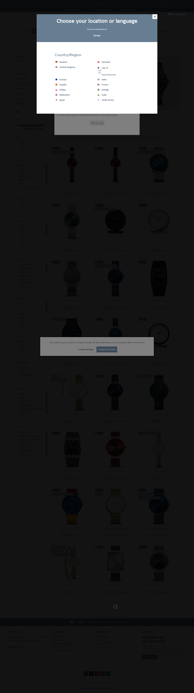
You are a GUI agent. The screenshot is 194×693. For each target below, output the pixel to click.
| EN (99, 70)
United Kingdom (67, 67)
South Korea (107, 100)
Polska (62, 90)
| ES (99, 73)
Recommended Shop (109, 75)
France (104, 85)
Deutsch (63, 62)
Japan (62, 100)
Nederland (64, 95)
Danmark (105, 62)
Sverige (105, 90)
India (104, 95)
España (62, 85)
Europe (62, 79)
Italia (104, 79)
